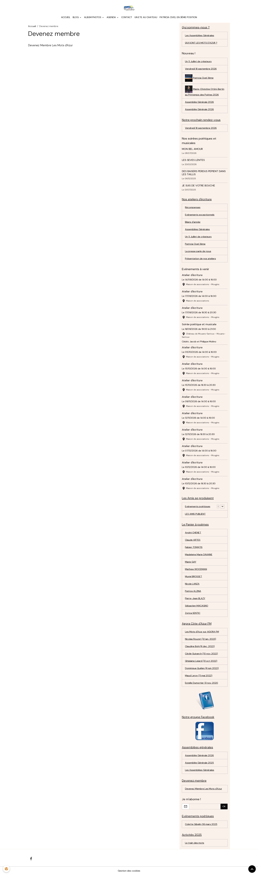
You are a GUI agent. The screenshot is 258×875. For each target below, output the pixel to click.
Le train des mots (194, 842)
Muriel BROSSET (193, 576)
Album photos (93, 17)
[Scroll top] (252, 869)
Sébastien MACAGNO (196, 605)
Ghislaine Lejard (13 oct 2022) (201, 660)
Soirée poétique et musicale (199, 324)
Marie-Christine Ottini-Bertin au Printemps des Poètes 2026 (204, 91)
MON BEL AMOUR (192, 149)
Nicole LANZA (192, 583)
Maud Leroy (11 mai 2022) (198, 675)
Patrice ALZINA (193, 591)
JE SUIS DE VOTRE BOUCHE (198, 185)
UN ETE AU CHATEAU (146, 17)
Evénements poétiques (197, 506)
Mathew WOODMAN (196, 569)
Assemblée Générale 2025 (199, 762)
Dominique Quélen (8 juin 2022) (202, 668)
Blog (76, 17)
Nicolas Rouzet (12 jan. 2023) (200, 639)
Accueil (65, 17)
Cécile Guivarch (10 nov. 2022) (201, 653)
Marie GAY (190, 561)
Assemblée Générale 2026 (199, 102)
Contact (126, 17)
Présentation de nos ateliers (200, 258)
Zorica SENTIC (192, 613)
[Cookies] (6, 868)
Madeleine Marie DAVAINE (198, 554)
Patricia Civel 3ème (203, 77)
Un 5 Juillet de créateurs (198, 61)
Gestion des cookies (129, 870)
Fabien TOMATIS (193, 547)
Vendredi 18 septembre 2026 (201, 68)
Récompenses (192, 207)
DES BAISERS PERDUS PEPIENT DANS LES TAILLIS (204, 173)
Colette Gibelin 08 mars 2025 (201, 824)
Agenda (111, 17)
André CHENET (193, 532)
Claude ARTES (192, 539)
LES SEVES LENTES (193, 160)
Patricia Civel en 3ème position (178, 17)
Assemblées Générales (197, 229)
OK (224, 806)
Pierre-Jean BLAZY (195, 598)
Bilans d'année (192, 222)
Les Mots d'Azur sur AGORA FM (202, 631)
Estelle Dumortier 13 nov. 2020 (201, 682)
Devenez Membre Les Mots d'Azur (50, 45)
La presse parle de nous (198, 251)
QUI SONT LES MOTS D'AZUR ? (201, 42)
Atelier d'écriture (192, 275)
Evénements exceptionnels (199, 214)
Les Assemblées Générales (199, 35)
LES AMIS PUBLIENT (195, 513)
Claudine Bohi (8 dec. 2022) (200, 646)
